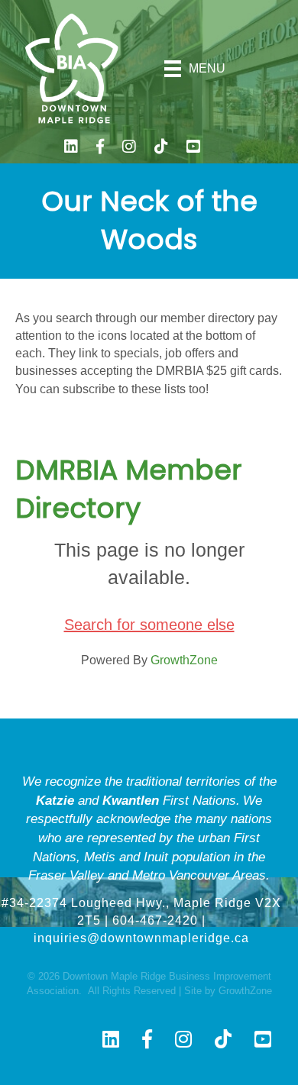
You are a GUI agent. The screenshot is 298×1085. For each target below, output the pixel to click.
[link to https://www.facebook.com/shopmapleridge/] (100, 148)
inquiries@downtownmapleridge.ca (141, 938)
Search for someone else (149, 624)
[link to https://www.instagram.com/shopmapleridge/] (129, 148)
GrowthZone (184, 660)
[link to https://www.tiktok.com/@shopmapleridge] (161, 148)
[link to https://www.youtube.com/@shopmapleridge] (193, 148)
